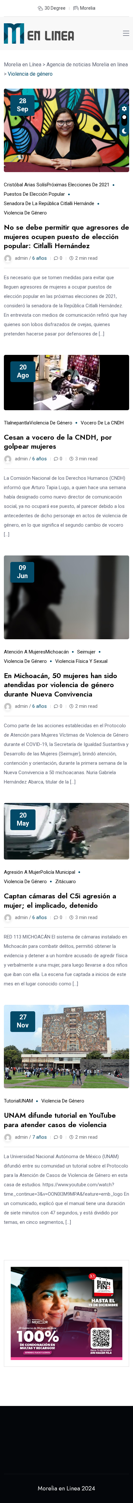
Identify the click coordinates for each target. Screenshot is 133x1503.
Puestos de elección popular (34, 194)
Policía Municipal (57, 872)
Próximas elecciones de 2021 (78, 185)
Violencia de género (25, 213)
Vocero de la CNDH (102, 423)
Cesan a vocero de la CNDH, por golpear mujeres (58, 442)
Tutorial (12, 1101)
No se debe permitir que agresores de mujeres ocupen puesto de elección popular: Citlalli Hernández (66, 236)
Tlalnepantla (16, 423)
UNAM (26, 1101)
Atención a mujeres (25, 652)
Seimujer (86, 652)
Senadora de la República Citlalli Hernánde (49, 203)
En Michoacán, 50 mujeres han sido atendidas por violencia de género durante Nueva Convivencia (60, 684)
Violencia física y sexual (81, 661)
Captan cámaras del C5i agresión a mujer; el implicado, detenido (60, 900)
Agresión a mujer (22, 872)
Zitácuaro (65, 881)
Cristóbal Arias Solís (25, 185)
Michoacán (57, 652)
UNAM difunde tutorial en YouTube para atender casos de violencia (60, 1120)
